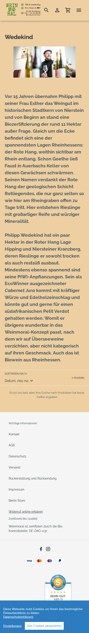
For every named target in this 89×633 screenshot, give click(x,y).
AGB (12, 445)
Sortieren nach (16, 373)
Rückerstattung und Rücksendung (33, 478)
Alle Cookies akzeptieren (44, 626)
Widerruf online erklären (26, 511)
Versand (14, 467)
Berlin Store (17, 500)
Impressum (16, 489)
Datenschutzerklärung (18, 616)
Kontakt (14, 434)
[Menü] (78, 10)
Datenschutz (17, 456)
